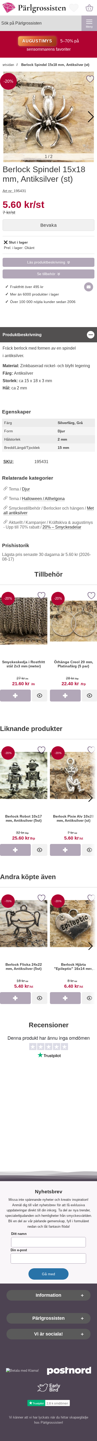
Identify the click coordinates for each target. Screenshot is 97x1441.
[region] (48, 334)
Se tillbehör (46, 274)
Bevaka (48, 225)
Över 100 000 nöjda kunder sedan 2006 (43, 302)
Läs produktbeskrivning (46, 262)
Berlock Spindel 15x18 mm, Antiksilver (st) (54, 65)
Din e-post (19, 1250)
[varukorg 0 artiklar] (89, 8)
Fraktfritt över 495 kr (26, 287)
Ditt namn (19, 1234)
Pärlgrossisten (48, 1318)
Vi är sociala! (48, 1334)
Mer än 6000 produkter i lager (34, 294)
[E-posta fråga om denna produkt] (88, 286)
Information (48, 1295)
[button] (90, 117)
